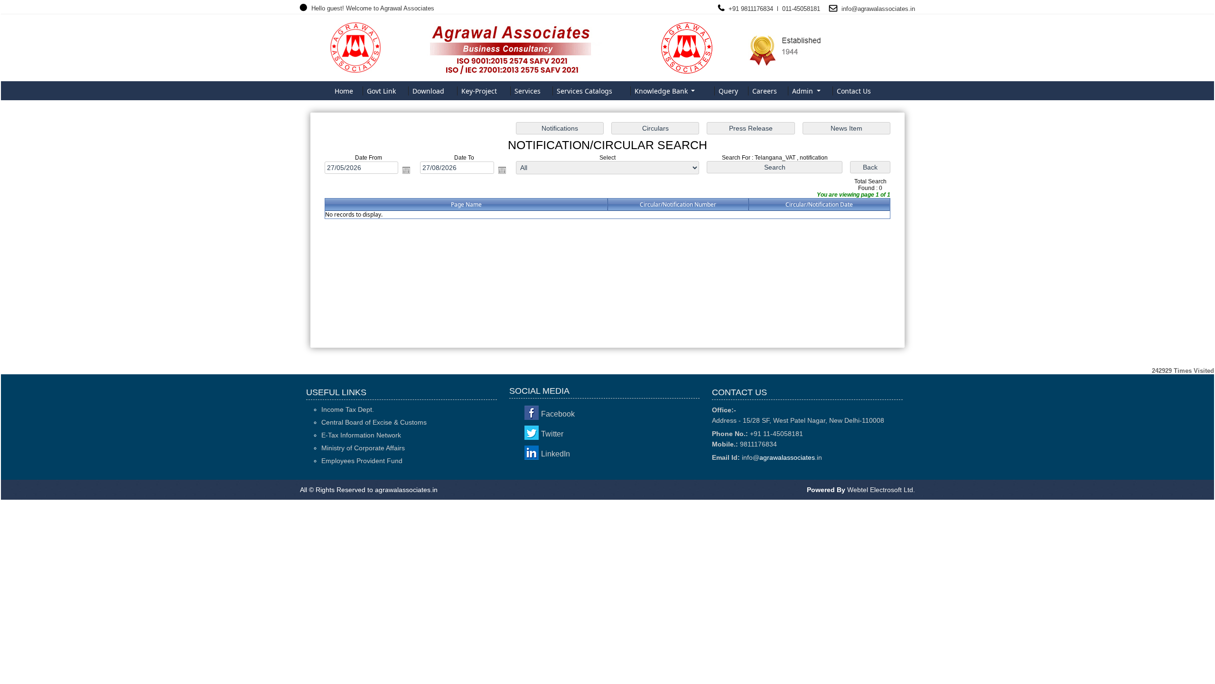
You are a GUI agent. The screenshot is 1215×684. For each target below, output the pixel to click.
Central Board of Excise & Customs (374, 422)
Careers (764, 90)
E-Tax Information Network (361, 435)
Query (728, 90)
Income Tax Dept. (347, 409)
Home (344, 90)
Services (527, 90)
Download (428, 90)
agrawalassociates (883, 8)
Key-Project (479, 90)
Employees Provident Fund (361, 461)
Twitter (552, 434)
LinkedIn (555, 454)
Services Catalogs (584, 90)
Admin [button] (803, 90)
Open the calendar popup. (406, 170)
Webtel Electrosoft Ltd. (881, 490)
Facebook (558, 414)
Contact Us (854, 90)
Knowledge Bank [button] (662, 90)
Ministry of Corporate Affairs (363, 448)
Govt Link (381, 90)
